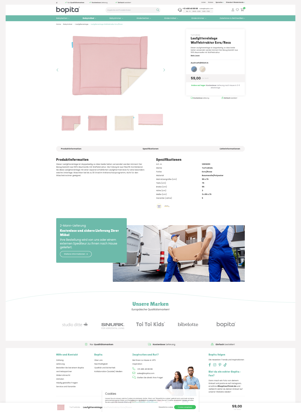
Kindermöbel (170, 18)
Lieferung (60, 364)
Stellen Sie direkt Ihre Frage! (150, 377)
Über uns (98, 360)
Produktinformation (71, 148)
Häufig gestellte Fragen (67, 382)
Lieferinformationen (230, 148)
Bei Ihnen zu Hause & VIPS (144, 360)
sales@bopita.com (206, 9)
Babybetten (61, 18)
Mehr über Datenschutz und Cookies (145, 402)
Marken (210, 2)
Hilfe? (116, 3)
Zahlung (59, 360)
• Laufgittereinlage (81, 24)
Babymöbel (88, 18)
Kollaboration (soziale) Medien (108, 371)
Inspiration (137, 364)
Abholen (60, 379)
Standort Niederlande (235, 2)
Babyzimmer (115, 18)
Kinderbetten (143, 18)
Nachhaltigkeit (101, 364)
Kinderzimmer (197, 18)
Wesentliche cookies (166, 407)
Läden (203, 2)
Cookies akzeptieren (185, 407)
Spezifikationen (150, 148)
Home (58, 24)
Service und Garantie (66, 386)
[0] (242, 9)
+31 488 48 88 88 (190, 9)
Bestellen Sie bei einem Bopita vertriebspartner (70, 369)
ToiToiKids (195, 35)
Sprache (219, 2)
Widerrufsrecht (63, 375)
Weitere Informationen (74, 254)
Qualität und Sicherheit (104, 367)
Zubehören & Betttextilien (231, 18)
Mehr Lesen (195, 56)
